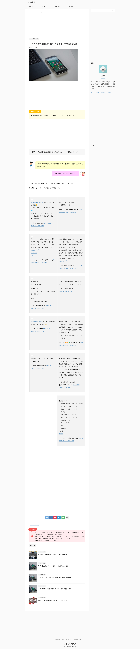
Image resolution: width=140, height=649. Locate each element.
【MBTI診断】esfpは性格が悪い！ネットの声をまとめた (54, 588)
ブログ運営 (70, 6)
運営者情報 (57, 639)
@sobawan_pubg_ (36, 321)
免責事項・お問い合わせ (79, 639)
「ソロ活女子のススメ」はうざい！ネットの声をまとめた (55, 577)
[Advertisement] (57, 25)
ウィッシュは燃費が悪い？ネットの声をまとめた (52, 554)
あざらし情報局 (30, 2)
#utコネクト (34, 255)
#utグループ (34, 250)
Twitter (103, 78)
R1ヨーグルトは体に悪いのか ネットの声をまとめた (53, 600)
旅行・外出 (57, 6)
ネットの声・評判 (34, 525)
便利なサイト (31, 6)
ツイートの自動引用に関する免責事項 (101, 92)
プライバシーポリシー (67, 639)
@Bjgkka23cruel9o (37, 202)
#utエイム (34, 253)
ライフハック (44, 6)
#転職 (61, 434)
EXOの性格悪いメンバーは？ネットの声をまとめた (53, 566)
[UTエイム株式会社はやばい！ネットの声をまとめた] (59, 517)
